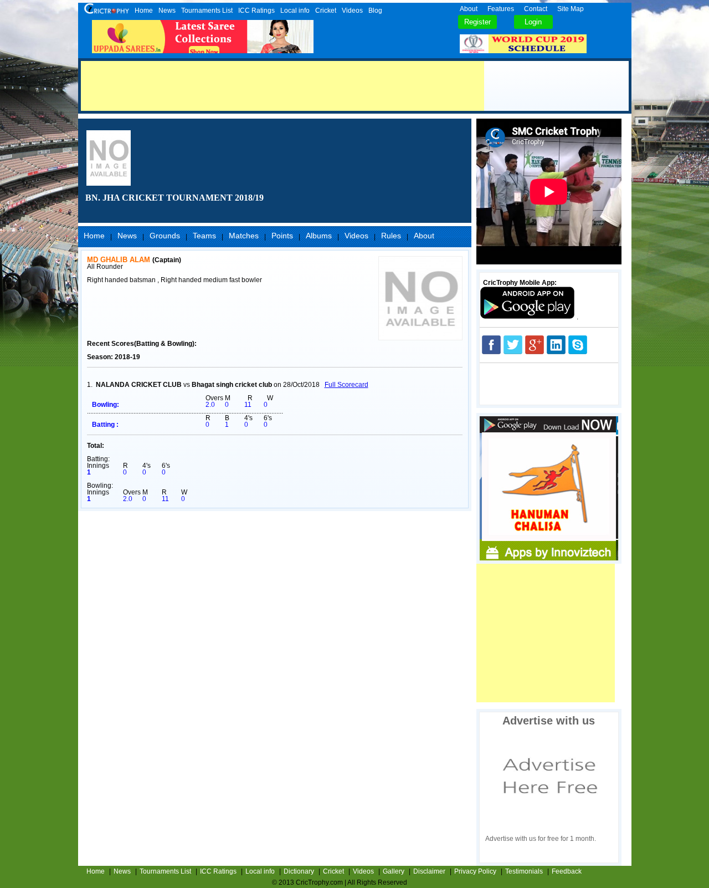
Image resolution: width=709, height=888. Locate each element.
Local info (295, 10)
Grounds (165, 235)
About (468, 9)
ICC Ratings (256, 10)
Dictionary (299, 871)
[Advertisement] (282, 86)
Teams (204, 235)
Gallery (393, 871)
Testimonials (524, 871)
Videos (352, 10)
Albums (319, 235)
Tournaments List (207, 10)
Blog (375, 10)
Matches (244, 235)
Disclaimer (429, 871)
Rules (391, 235)
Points (282, 235)
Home (144, 10)
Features (500, 9)
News (167, 10)
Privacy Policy (475, 871)
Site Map (570, 9)
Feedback (567, 871)
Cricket (325, 10)
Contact (535, 9)
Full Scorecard (346, 385)
